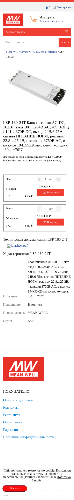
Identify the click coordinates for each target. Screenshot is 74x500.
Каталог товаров (15, 31)
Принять (15, 488)
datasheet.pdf (19, 245)
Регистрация (64, 7)
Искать (65, 42)
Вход (52, 7)
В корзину (52, 192)
